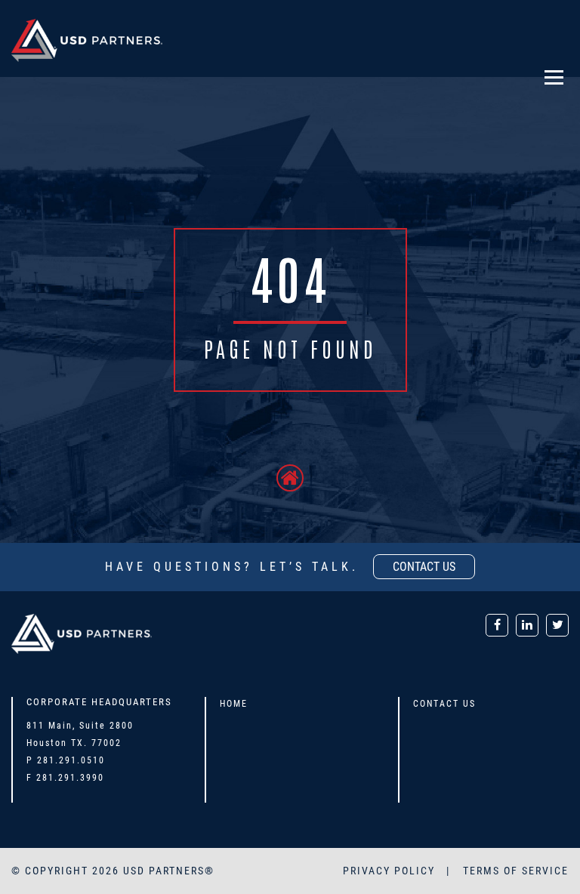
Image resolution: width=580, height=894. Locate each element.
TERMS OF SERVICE (516, 871)
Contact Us (444, 703)
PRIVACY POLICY (391, 871)
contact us (424, 567)
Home (234, 703)
